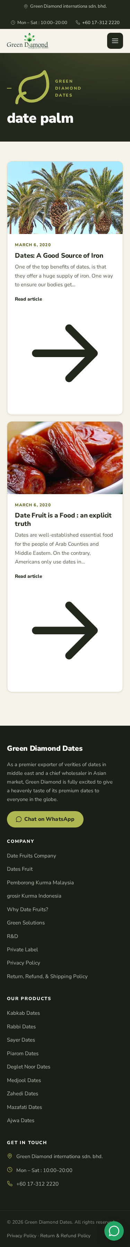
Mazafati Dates (24, 1107)
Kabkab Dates (23, 1013)
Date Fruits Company (31, 855)
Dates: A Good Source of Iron (59, 255)
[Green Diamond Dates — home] (27, 41)
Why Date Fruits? (27, 909)
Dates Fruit (20, 869)
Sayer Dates (21, 1039)
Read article (28, 299)
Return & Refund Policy (65, 1235)
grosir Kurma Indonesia (34, 895)
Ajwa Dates (20, 1120)
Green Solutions (26, 922)
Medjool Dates (24, 1080)
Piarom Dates (22, 1053)
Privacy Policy (23, 962)
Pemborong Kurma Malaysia (40, 882)
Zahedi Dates (22, 1093)
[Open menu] (115, 41)
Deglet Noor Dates (28, 1066)
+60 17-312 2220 (101, 23)
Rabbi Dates (21, 1026)
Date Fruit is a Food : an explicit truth (63, 519)
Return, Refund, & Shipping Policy (47, 976)
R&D (12, 936)
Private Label (22, 949)
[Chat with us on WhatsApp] (114, 1231)
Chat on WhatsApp (49, 819)
